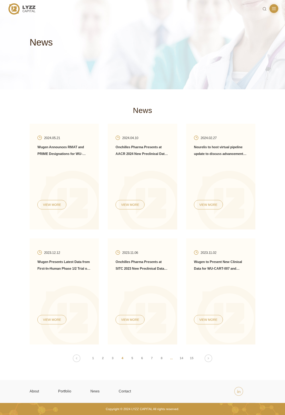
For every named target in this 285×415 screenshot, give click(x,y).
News (95, 391)
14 (181, 358)
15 (191, 358)
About (34, 391)
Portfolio (64, 391)
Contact (125, 391)
